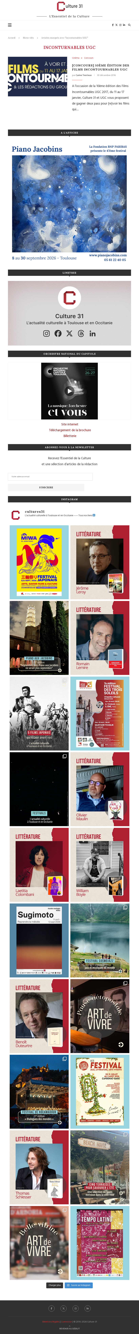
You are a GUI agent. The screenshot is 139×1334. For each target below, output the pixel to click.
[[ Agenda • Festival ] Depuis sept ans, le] (99, 714)
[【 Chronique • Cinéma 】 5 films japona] (39, 714)
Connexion (66, 1322)
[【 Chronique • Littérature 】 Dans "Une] (99, 865)
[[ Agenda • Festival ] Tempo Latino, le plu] (99, 1243)
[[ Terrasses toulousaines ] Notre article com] (99, 1167)
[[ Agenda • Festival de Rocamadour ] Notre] (39, 1092)
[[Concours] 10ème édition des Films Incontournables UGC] (37, 76)
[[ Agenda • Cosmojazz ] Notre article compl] (99, 940)
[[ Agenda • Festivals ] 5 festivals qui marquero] (39, 789)
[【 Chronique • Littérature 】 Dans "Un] (39, 865)
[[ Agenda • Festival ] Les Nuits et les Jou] (99, 1092)
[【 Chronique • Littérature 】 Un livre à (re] (39, 1016)
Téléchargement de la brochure (70, 430)
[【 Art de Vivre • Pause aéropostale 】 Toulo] (99, 1016)
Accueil (11, 37)
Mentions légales (50, 1322)
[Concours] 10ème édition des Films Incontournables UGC (100, 67)
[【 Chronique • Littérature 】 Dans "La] (99, 562)
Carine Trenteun (84, 75)
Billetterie (70, 436)
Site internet (69, 424)
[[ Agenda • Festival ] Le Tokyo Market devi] (39, 562)
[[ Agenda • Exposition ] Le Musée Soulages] (39, 940)
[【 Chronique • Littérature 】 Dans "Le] (39, 1167)
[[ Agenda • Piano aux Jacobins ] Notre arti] (39, 638)
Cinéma (75, 58)
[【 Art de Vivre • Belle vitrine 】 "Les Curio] (39, 1243)
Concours (88, 58)
